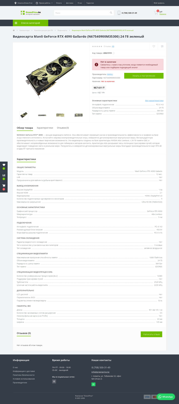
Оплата (59, 3)
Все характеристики (154, 100)
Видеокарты (62, 30)
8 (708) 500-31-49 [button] (101, 367)
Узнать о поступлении (144, 75)
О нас (80, 3)
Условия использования (24, 379)
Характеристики (45, 127)
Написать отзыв (151, 334)
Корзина (163, 14)
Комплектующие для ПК (43, 30)
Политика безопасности (23, 375)
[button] (44, 3)
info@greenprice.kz (100, 372)
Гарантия (90, 3)
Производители (20, 382)
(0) (113, 46)
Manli (110, 74)
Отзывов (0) (63, 127)
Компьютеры (24, 30)
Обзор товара (25, 127)
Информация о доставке (24, 371)
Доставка (69, 3)
